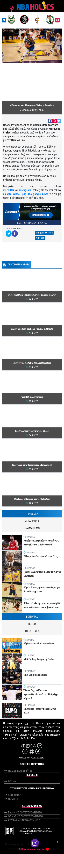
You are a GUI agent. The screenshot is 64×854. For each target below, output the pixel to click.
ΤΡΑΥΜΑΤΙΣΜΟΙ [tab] (32, 528)
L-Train (12, 781)
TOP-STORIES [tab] (32, 631)
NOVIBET (13, 799)
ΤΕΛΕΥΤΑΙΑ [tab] (32, 513)
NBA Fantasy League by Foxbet (39, 659)
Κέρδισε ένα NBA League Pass (39, 643)
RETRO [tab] (32, 624)
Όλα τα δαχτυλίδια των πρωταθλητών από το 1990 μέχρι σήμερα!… (41, 694)
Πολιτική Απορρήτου (20, 770)
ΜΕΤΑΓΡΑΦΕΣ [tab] (32, 521)
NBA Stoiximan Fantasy (35, 674)
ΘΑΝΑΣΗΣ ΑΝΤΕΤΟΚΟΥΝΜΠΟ (25, 816)
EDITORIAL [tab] (32, 616)
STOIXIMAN (15, 795)
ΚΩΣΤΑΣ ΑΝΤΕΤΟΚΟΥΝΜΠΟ (24, 820)
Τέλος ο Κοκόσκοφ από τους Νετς (41, 556)
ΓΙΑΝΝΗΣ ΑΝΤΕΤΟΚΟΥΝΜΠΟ (25, 812)
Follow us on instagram (32, 849)
